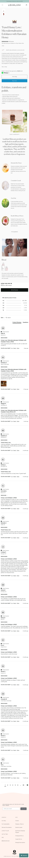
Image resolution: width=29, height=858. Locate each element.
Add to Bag (14, 76)
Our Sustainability (5, 824)
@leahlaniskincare (5, 840)
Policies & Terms (15, 856)
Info (16, 817)
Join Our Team (5, 834)
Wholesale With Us (19, 835)
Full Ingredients (14, 231)
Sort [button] (2, 317)
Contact (17, 820)
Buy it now (14, 80)
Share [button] (18, 348)
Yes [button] (12, 348)
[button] (14, 41)
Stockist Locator (18, 827)
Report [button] (14, 348)
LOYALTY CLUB (5, 830)
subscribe (23, 808)
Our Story (4, 820)
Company (4, 817)
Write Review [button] (14, 290)
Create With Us (18, 839)
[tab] (17, 322)
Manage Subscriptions (20, 842)
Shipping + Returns (19, 824)
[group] (14, 284)
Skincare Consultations (7, 827)
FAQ (3, 837)
